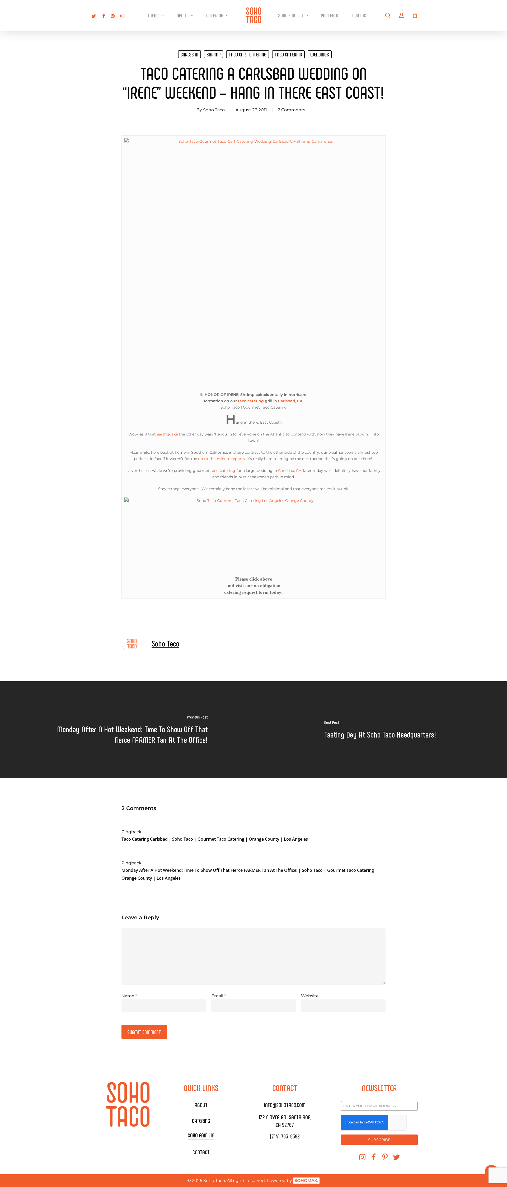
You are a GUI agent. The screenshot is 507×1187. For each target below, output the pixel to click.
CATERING (201, 1120)
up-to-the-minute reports (221, 458)
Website (310, 995)
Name (129, 995)
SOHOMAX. (306, 1180)
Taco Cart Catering (247, 54)
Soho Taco (214, 109)
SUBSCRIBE (379, 1139)
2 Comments (291, 109)
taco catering (288, 54)
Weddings (319, 54)
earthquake (167, 434)
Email (218, 995)
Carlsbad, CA (290, 401)
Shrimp (213, 54)
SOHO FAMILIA (201, 1135)
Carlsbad (189, 54)
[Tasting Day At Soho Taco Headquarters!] (380, 729)
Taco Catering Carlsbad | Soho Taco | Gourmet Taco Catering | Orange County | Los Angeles (214, 839)
